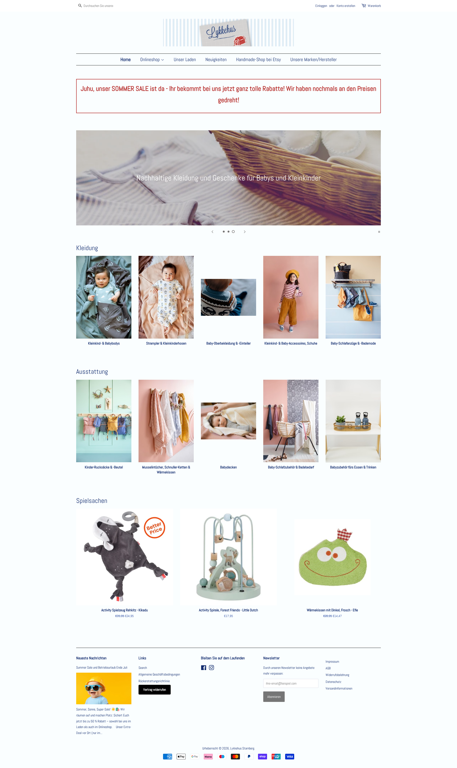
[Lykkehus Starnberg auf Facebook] (203, 668)
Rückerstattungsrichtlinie (154, 681)
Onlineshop (150, 59)
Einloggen (321, 6)
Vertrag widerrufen (154, 689)
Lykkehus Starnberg (242, 748)
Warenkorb (374, 6)
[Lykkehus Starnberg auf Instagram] (211, 668)
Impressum (332, 661)
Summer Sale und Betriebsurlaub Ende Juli (101, 667)
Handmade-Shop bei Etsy (258, 59)
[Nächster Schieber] (244, 231)
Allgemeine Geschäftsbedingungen (159, 674)
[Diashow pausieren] (379, 231)
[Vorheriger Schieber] (212, 231)
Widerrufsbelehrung (337, 675)
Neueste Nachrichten (91, 658)
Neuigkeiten (216, 59)
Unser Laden (185, 59)
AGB (328, 668)
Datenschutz (333, 682)
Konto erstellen (346, 6)
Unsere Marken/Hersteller (313, 59)
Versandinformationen (339, 688)
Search (143, 668)
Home (125, 59)
